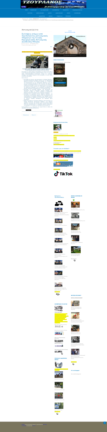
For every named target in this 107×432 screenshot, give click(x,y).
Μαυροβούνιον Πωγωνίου (59, 399)
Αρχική (30, 18)
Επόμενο (33, 114)
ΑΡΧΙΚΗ (26, 9)
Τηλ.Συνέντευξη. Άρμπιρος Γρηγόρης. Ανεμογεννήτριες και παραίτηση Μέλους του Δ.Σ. (61, 266)
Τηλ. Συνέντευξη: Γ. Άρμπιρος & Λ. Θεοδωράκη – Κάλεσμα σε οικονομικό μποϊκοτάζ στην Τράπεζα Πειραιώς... (62, 214)
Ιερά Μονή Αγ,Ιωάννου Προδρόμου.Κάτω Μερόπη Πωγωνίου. (78, 220)
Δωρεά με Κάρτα (60, 82)
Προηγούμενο (26, 114)
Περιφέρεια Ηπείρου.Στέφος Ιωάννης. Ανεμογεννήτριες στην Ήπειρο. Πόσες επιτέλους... (61, 234)
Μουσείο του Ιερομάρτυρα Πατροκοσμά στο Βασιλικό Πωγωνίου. (76, 308)
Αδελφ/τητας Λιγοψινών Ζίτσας (61, 330)
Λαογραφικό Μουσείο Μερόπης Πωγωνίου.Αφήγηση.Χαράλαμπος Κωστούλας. (77, 345)
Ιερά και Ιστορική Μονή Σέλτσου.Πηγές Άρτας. (75, 255)
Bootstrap (23, 424)
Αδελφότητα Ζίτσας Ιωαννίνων (61, 324)
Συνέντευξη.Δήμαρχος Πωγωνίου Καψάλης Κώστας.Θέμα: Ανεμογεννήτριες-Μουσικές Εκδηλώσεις (61, 278)
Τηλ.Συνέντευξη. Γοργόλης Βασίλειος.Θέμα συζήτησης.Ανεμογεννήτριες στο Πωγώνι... (61, 256)
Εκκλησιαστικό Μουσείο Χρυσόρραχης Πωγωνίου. (76, 333)
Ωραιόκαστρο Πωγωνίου (59, 379)
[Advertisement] (42, 24)
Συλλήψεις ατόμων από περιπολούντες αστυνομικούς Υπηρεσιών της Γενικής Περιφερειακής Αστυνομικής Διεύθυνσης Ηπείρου (35, 37)
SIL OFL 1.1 (34, 425)
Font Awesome (24, 425)
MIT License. (45, 424)
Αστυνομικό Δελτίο (43, 18)
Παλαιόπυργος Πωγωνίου (60, 389)
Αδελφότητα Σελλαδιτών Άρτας (61, 349)
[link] (64, 135)
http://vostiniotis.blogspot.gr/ (76, 374)
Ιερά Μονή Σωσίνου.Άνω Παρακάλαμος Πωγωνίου (76, 232)
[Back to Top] (105, 423)
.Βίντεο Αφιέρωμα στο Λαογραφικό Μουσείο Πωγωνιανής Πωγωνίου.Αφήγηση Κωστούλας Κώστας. (78, 357)
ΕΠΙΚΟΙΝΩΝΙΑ (68, 16)
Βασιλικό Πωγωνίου (58, 410)
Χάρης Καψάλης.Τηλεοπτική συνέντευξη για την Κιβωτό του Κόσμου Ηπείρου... (61, 289)
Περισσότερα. (74, 258)
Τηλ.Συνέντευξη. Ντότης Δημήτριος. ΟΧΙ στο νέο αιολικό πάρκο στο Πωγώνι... (61, 244)
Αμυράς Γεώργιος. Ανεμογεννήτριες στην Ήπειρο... (61, 225)
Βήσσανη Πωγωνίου (59, 343)
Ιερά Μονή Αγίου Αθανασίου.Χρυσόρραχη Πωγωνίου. (78, 209)
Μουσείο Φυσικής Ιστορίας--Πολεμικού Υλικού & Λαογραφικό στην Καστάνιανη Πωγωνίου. (77, 321)
